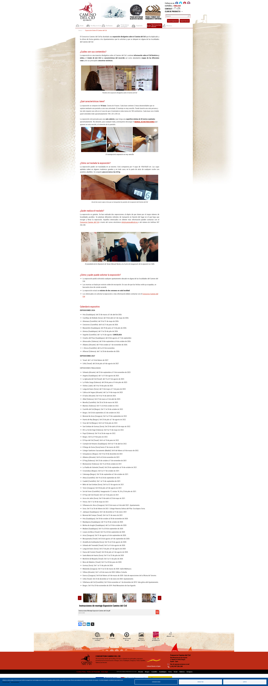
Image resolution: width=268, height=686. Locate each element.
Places (112, 638)
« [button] (79, 598)
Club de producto (156, 639)
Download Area (127, 639)
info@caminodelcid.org (129, 222)
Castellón (154, 672)
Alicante (140, 672)
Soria (170, 672)
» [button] (159, 598)
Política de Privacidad (93, 672)
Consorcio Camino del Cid (89, 222)
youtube (184, 3)
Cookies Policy (81, 672)
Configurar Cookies (156, 681)
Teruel (175, 672)
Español (168, 5)
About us (170, 636)
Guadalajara (162, 672)
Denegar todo (200, 681)
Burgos (147, 672)
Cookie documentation (15, 682)
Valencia (181, 672)
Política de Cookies (6, 682)
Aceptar (245, 681)
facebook (176, 3)
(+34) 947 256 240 (176, 666)
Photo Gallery (141, 639)
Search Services (184, 21)
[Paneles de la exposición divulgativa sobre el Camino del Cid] (129, 598)
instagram (188, 3)
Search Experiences (173, 21)
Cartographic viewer (97, 639)
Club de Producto (172, 11)
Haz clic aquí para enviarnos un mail (179, 664)
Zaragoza (189, 672)
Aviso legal (104, 672)
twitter (180, 3)
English (177, 5)
